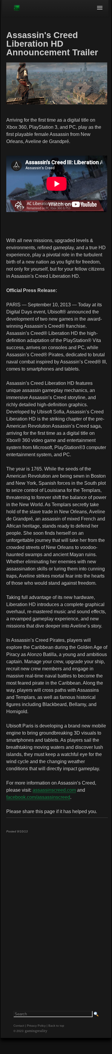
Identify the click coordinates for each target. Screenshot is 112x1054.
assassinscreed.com (54, 790)
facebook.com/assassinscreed (38, 797)
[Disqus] (56, 911)
